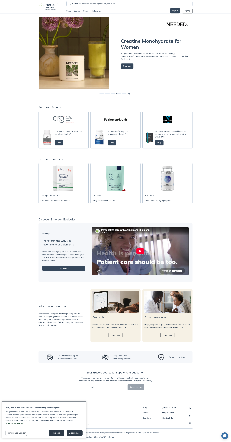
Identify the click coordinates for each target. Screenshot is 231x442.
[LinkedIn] (189, 408)
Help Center (168, 412)
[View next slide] (101, 93)
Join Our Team (169, 407)
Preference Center (16, 432)
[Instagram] (189, 422)
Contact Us (167, 418)
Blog (145, 407)
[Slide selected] (118, 93)
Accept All (74, 432)
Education (96, 11)
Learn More (64, 268)
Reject (56, 432)
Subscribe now (136, 387)
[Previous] (38, 53)
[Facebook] (189, 415)
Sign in (175, 11)
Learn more (115, 335)
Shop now (126, 66)
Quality (86, 11)
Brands (77, 11)
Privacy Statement (15, 423)
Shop (68, 11)
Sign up (187, 11)
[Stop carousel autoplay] (129, 93)
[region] (44, 419)
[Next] (192, 53)
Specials (147, 418)
